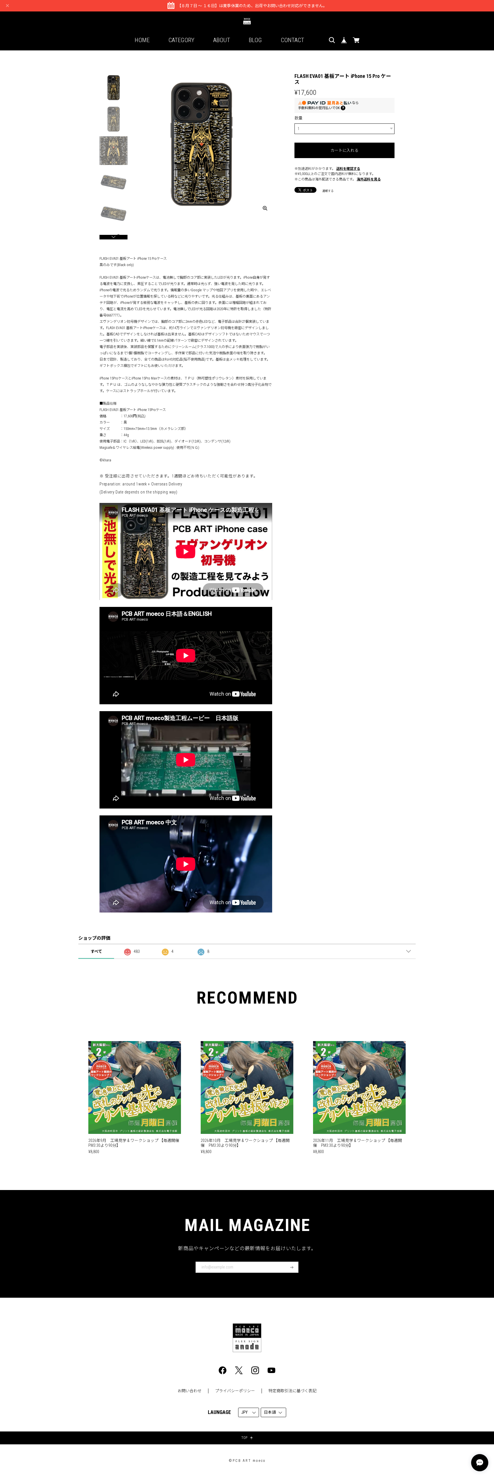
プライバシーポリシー (235, 1391)
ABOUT (221, 40)
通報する (328, 190)
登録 (292, 1267)
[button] (113, 237)
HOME (142, 40)
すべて (96, 951)
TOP (244, 1438)
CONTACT (292, 40)
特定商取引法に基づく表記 (292, 1391)
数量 (298, 118)
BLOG (255, 40)
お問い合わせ (190, 1391)
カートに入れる (344, 150)
